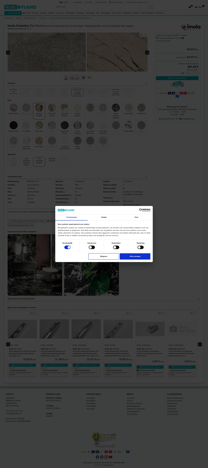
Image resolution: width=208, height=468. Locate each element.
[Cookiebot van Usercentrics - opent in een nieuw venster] (140, 210)
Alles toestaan (135, 256)
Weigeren (103, 256)
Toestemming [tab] (71, 217)
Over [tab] (136, 217)
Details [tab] (104, 217)
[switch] (92, 247)
